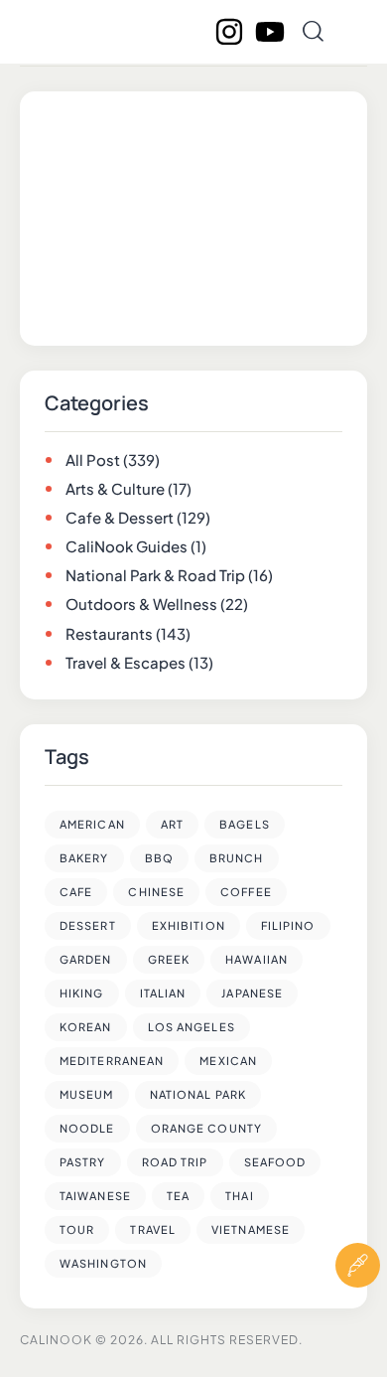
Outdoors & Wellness (141, 603)
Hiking (82, 993)
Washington (103, 1263)
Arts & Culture (115, 488)
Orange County (206, 1128)
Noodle (87, 1128)
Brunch (236, 857)
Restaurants (109, 633)
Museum (87, 1094)
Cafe (76, 891)
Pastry (83, 1161)
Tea (178, 1195)
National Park (198, 1094)
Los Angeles (191, 1026)
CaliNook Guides (126, 545)
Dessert (88, 925)
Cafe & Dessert (119, 517)
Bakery (84, 857)
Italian (163, 993)
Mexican (228, 1060)
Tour (77, 1229)
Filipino (288, 925)
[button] (357, 1324)
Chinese (156, 891)
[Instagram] (229, 32)
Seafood (275, 1161)
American (92, 824)
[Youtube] (270, 32)
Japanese (252, 993)
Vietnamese (250, 1229)
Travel (153, 1229)
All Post (92, 459)
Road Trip (175, 1161)
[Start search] (313, 31)
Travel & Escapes (125, 662)
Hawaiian (256, 959)
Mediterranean (112, 1060)
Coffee (246, 891)
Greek (169, 959)
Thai (239, 1195)
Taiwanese (95, 1195)
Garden (86, 959)
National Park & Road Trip (155, 574)
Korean (86, 1026)
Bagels (244, 824)
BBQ (159, 857)
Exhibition (188, 925)
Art (172, 824)
